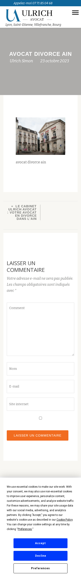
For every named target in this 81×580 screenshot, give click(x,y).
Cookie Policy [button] (64, 519)
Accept (40, 543)
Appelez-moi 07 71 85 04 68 (33, 3)
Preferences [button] (25, 529)
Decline (40, 555)
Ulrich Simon (21, 60)
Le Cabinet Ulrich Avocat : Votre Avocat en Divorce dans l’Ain (22, 212)
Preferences (40, 568)
